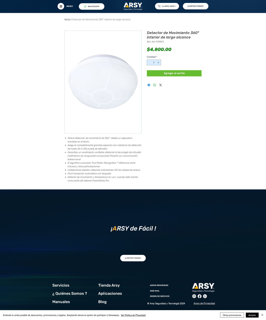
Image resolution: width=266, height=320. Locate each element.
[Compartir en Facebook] (149, 85)
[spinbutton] (154, 62)
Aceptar (252, 315)
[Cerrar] (262, 315)
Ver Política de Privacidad (133, 315)
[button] (61, 6)
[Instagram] (194, 296)
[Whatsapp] (205, 296)
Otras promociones (232, 315)
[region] (133, 228)
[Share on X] (160, 85)
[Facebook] (200, 296)
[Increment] (159, 62)
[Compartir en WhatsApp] (155, 85)
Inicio (67, 19)
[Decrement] (149, 62)
